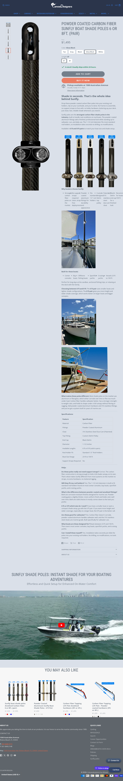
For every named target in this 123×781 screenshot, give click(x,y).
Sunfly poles (94, 759)
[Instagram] (11, 755)
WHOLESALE (95, 732)
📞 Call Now (114, 770)
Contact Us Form (96, 742)
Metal (92, 13)
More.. (104, 13)
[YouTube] (15, 755)
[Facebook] (1, 755)
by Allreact (104, 772)
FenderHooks (66, 13)
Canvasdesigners (93, 772)
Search (92, 736)
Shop (16, 13)
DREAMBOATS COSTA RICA (100, 749)
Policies (93, 752)
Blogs (92, 746)
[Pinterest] (8, 755)
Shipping (93, 755)
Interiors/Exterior (46, 13)
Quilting (93, 729)
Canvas (27, 13)
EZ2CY (81, 13)
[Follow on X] (4, 755)
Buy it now (83, 80)
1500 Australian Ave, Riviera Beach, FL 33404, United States (26, 750)
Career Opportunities (98, 739)
